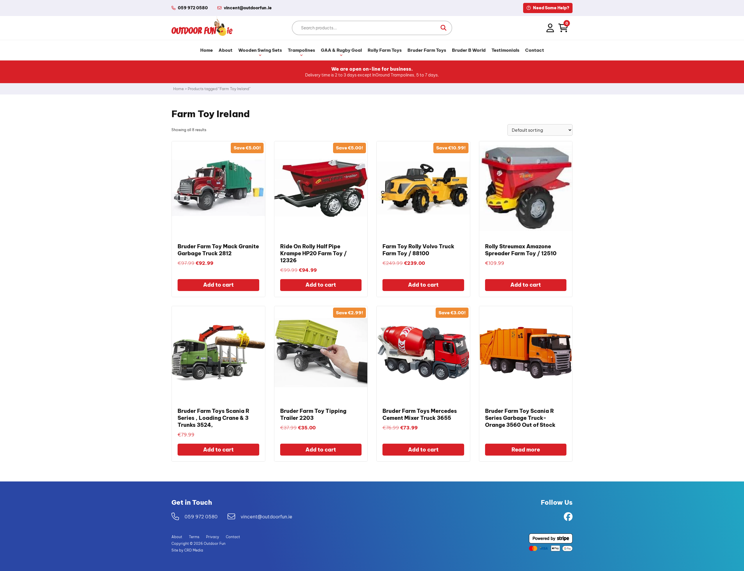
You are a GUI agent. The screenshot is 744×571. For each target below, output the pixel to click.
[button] (443, 28)
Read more (526, 449)
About (226, 50)
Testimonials (505, 50)
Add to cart (218, 284)
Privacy (212, 537)
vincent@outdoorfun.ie (266, 516)
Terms (194, 537)
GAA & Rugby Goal (341, 50)
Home (206, 50)
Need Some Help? (550, 7)
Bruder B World (469, 50)
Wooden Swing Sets (260, 50)
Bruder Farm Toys (426, 50)
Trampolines (301, 50)
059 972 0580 (193, 7)
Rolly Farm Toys (385, 50)
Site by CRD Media (187, 550)
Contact (534, 50)
